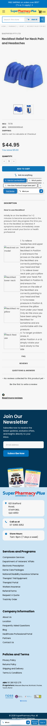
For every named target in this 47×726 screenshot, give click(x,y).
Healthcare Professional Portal (17, 634)
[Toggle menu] (3, 11)
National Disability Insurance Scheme (21, 574)
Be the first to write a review (23, 384)
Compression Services (13, 557)
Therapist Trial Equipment (15, 578)
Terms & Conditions (12, 672)
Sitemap (31, 718)
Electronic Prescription (13, 565)
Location (7, 621)
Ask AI (34, 19)
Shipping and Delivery (13, 668)
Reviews (23, 363)
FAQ (23, 356)
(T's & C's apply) (23, 5)
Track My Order (10, 599)
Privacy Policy (9, 660)
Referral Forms (10, 591)
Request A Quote (11, 595)
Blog (5, 629)
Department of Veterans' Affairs (18, 561)
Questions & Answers (23, 370)
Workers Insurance (11, 586)
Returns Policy (9, 664)
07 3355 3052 (17, 523)
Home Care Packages (13, 570)
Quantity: (7, 156)
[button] (23, 384)
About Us (7, 617)
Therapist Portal (10, 582)
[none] (23, 75)
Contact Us (8, 642)
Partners (7, 638)
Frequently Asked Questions (16, 625)
